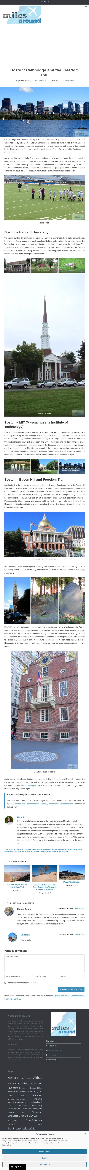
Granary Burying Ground (41, 849)
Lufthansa (37, 1095)
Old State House (37, 851)
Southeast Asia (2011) (22, 1128)
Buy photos (51, 1055)
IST (41, 1092)
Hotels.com (54, 804)
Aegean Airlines (25, 1078)
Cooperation (51, 1046)
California (10, 1095)
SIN (23, 1112)
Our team (50, 1041)
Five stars (13, 1088)
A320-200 (13, 1078)
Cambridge (28, 849)
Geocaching (51, 1060)
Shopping (11, 1112)
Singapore (37, 1112)
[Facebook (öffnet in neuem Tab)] (41, 2)
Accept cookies (44, 1152)
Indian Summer (72, 849)
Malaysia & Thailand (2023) (18, 1102)
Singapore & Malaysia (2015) (22, 1116)
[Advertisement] (44, 42)
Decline (44, 1158)
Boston (20, 849)
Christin (21, 817)
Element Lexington (28, 786)
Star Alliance (34, 1120)
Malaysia (38, 1099)
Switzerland (27, 1109)
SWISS (40, 1124)
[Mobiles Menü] (86, 7)
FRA (40, 1083)
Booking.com (19, 804)
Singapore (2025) (13, 1121)
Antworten (80, 908)
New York (22, 1105)
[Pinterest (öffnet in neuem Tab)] (45, 2)
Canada (22, 1095)
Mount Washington (71, 882)
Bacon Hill (13, 849)
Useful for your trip (53, 1050)
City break (11, 1124)
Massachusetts (41, 81)
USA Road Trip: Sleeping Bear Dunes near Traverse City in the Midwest (44, 887)
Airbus (37, 1077)
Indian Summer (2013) (29, 1092)
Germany (29, 1083)
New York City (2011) (14, 1109)
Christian (25, 935)
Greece (33, 1088)
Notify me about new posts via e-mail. (23, 983)
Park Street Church (50, 851)
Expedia (44, 804)
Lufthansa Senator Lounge (16, 1099)
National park (36, 1102)
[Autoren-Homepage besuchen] (9, 820)
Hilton (39, 1088)
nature (10, 1105)
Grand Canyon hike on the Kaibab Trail (17, 886)
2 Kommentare (68, 81)
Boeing (16, 1083)
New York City (37, 1105)
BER (9, 1084)
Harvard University (59, 849)
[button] (85, 1134)
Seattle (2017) (37, 1109)
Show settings (44, 1164)
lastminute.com (66, 804)
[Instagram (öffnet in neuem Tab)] (48, 2)
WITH (28, 851)
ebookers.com (33, 804)
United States (64, 851)
